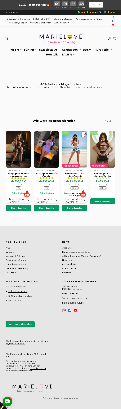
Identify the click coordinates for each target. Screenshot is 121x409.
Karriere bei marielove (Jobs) (76, 252)
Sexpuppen (70, 49)
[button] (18, 178)
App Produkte (69, 264)
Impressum (11, 272)
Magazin (66, 272)
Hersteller (53, 54)
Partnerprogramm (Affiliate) (88, 19)
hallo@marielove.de (62, 19)
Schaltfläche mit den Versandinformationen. (26, 369)
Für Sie (14, 49)
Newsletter (67, 260)
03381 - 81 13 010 (41, 19)
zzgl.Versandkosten (15, 343)
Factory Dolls (14, 300)
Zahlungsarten (61, 23)
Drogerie (102, 49)
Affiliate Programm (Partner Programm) (81, 256)
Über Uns (66, 248)
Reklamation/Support (16, 23)
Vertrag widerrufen (20, 324)
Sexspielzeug (48, 49)
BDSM (87, 49)
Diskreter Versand (17, 286)
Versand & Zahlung (15, 256)
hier (69, 87)
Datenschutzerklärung (17, 268)
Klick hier (96, 4)
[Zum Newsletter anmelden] (13, 395)
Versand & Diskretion (40, 23)
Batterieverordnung (16, 264)
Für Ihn (29, 49)
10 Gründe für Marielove (18, 19)
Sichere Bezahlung (17, 291)
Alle (108, 121)
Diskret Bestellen (18, 208)
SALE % (67, 54)
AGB (8, 248)
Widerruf (10, 252)
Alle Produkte (69, 268)
